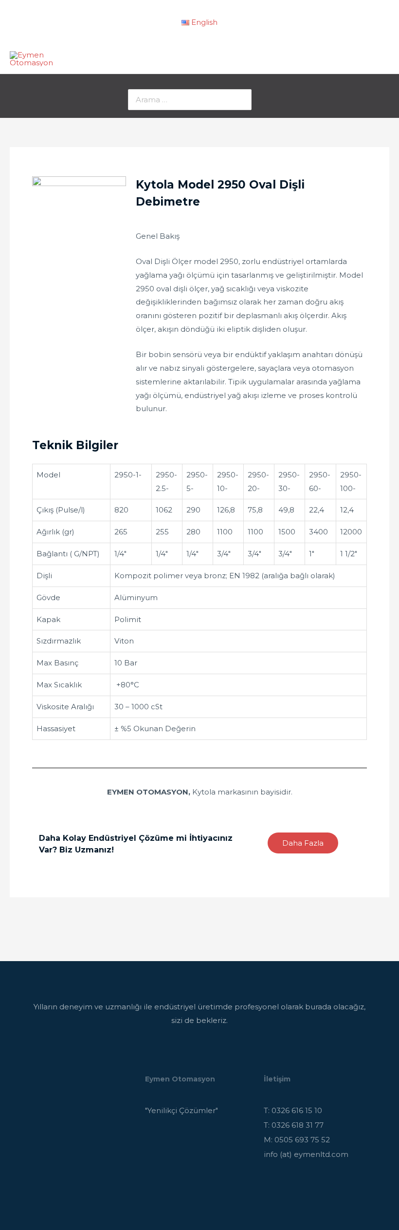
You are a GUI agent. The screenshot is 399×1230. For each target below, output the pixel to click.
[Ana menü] (379, 58)
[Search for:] (189, 99)
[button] (303, 843)
